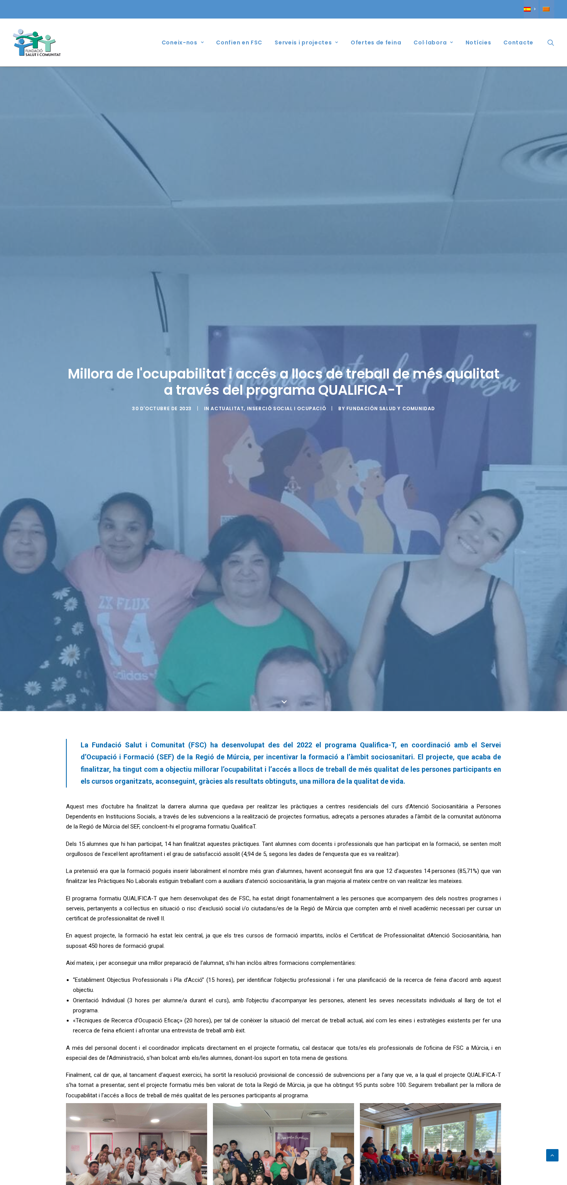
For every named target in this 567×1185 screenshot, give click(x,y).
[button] (550, 42)
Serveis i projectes (303, 42)
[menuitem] (531, 9)
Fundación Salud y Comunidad (390, 408)
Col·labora (430, 42)
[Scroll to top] (552, 1154)
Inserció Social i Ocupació (286, 408)
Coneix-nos (179, 42)
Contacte (518, 42)
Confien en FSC (239, 42)
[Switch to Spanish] (531, 9)
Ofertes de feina (376, 42)
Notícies (478, 42)
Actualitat (227, 408)
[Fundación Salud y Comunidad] (38, 42)
